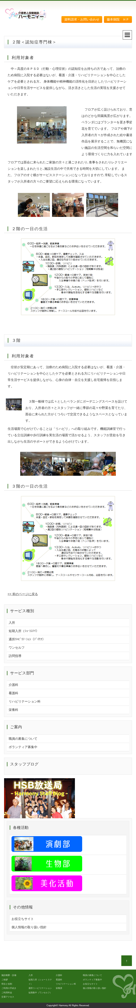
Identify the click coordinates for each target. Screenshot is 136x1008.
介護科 (13, 685)
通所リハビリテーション (40, 988)
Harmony (63, 1005)
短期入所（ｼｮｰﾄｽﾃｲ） (24, 631)
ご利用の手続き (8, 988)
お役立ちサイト (23, 919)
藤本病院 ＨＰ (118, 19)
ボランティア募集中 (23, 747)
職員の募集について (23, 738)
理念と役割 (6, 984)
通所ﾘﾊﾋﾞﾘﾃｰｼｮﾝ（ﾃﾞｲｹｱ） (27, 639)
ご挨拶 (4, 979)
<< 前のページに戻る (23, 594)
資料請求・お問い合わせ (81, 19)
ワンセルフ (17, 647)
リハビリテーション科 (25, 701)
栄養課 (59, 988)
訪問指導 (15, 656)
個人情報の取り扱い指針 (29, 927)
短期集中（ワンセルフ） (40, 992)
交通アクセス (7, 997)
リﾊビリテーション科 (66, 984)
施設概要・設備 (8, 975)
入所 (12, 622)
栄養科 (13, 710)
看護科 (13, 693)
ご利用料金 (6, 992)
